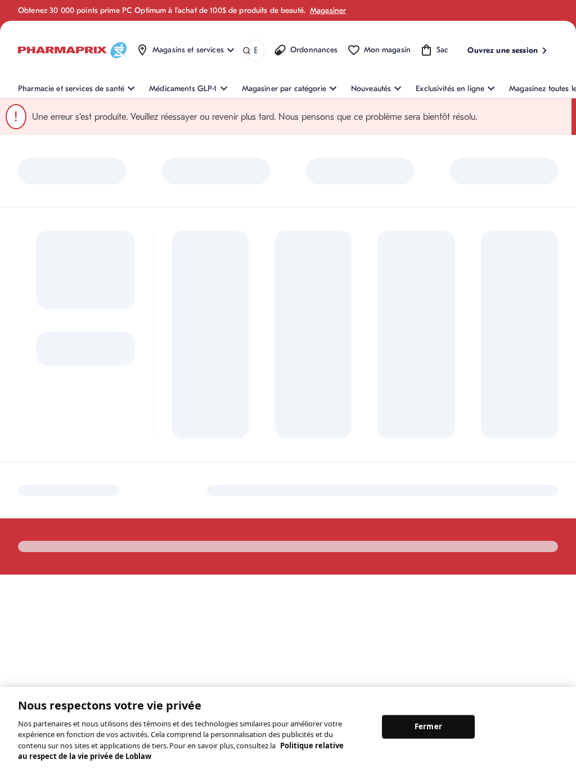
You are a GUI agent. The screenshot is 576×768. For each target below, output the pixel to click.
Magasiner (328, 10)
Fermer (428, 726)
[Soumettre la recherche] (246, 51)
